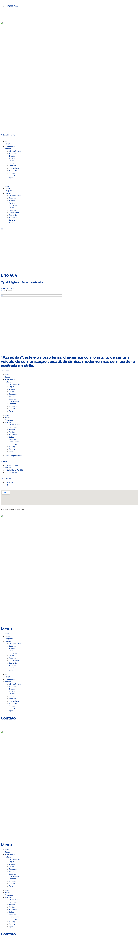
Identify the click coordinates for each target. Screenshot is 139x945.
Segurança (13, 154)
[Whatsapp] (3, 722)
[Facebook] (8, 13)
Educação (13, 161)
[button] (69, 182)
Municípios (13, 173)
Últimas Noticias (15, 151)
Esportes (12, 166)
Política (12, 158)
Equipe (7, 144)
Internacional (14, 168)
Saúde (11, 163)
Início (7, 141)
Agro (11, 178)
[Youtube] (14, 13)
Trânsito (12, 156)
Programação (10, 146)
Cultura (12, 175)
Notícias (8, 149)
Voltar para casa (7, 288)
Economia (13, 171)
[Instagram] (3, 13)
